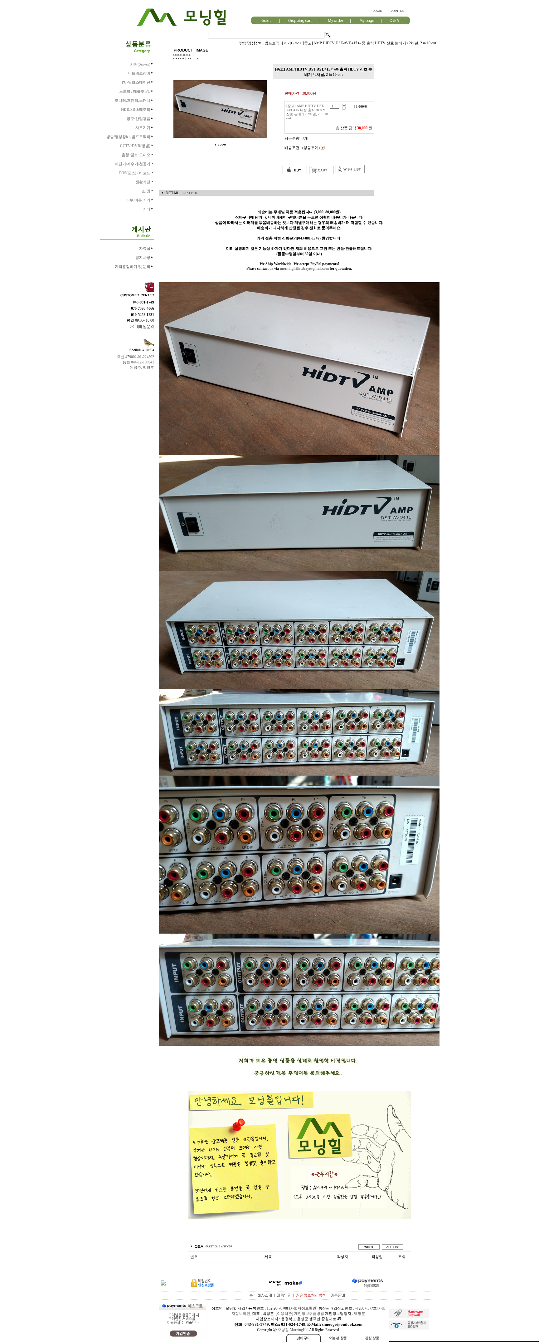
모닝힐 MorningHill (293, 1330)
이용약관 (284, 1313)
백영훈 (359, 1313)
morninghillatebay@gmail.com (304, 268)
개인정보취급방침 (309, 1313)
